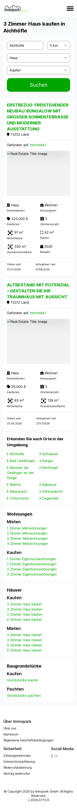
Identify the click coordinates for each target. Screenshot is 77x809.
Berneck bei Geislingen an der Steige (20, 472)
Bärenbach (18, 491)
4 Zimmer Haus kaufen (24, 609)
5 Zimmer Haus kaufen (24, 614)
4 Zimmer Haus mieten (24, 640)
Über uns (9, 728)
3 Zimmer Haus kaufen (24, 604)
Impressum (10, 734)
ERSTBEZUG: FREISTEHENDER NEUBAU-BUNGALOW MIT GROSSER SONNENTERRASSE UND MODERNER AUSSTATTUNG (38, 116)
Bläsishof (49, 484)
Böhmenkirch (52, 491)
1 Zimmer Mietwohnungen (27, 528)
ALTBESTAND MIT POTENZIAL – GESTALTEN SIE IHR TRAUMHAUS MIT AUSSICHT (38, 290)
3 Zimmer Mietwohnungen (27, 538)
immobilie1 (38, 145)
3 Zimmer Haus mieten (24, 635)
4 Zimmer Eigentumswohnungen (32, 574)
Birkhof (15, 484)
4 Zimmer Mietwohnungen (27, 543)
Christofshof (19, 498)
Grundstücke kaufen (22, 680)
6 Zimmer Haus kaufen (24, 619)
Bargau (47, 461)
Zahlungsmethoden (17, 755)
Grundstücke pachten (24, 695)
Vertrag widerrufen (16, 773)
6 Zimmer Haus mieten (24, 650)
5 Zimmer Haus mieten (24, 645)
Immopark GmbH (46, 791)
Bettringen (50, 467)
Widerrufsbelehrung (17, 767)
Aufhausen (50, 454)
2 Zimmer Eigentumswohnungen (31, 564)
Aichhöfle (17, 454)
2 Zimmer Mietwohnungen (27, 533)
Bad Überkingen (22, 461)
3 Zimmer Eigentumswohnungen (32, 569)
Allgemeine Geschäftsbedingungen (28, 740)
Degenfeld (50, 498)
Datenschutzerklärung (19, 761)
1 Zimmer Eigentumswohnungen (31, 559)
